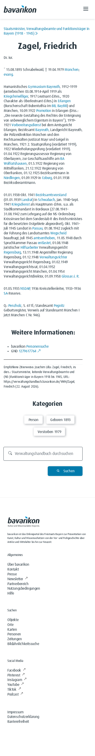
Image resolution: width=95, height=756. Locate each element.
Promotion (43, 111)
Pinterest (13, 675)
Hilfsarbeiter (29, 247)
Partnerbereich (17, 584)
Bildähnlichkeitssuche (23, 644)
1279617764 (27, 351)
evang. (9, 74)
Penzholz (14, 306)
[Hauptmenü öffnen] (85, 9)
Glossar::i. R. (71, 276)
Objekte (12, 620)
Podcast (12, 694)
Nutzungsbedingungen (23, 588)
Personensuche (37, 346)
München (72, 70)
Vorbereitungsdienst (26, 125)
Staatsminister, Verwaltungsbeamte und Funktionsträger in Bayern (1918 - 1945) (46, 31)
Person (34, 420)
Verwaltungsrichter (53, 257)
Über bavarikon (18, 564)
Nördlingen (12, 178)
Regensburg (12, 252)
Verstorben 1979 (49, 432)
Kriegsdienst (21, 204)
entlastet (44, 243)
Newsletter (15, 579)
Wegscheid (58, 233)
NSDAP (25, 288)
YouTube (13, 685)
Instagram (14, 680)
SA (5, 293)
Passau (37, 228)
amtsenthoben (44, 238)
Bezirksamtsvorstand (51, 195)
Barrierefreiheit (18, 721)
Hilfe (10, 593)
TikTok (11, 689)
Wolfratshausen (15, 163)
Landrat (27, 200)
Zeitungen (14, 639)
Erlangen (64, 101)
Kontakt (13, 569)
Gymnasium (37, 87)
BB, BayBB (59, 106)
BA (62, 159)
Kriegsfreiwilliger (16, 96)
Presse (12, 574)
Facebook (14, 670)
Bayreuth (53, 87)
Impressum (15, 712)
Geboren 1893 (60, 420)
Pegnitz (59, 306)
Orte (10, 625)
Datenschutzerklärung (23, 717)
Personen (14, 634)
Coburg (47, 178)
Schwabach (46, 200)
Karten (12, 629)
